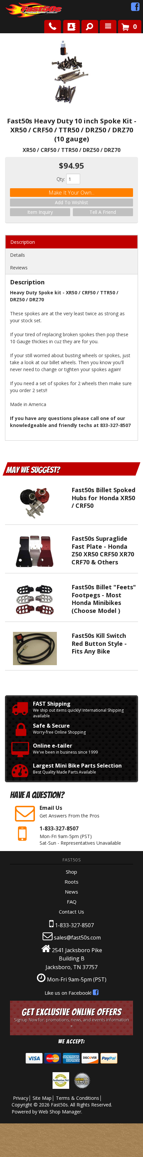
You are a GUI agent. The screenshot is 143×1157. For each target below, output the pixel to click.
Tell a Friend (102, 212)
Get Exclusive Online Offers (71, 1018)
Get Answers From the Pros (69, 811)
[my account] (71, 26)
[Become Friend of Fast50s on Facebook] (135, 8)
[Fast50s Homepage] (21, 10)
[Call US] (52, 26)
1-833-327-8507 (74, 925)
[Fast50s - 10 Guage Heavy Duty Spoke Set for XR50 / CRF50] (71, 72)
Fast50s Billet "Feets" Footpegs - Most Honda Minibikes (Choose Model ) (104, 598)
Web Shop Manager (60, 1111)
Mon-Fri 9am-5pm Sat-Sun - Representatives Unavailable (80, 835)
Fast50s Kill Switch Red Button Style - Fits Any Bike (99, 643)
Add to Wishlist (71, 202)
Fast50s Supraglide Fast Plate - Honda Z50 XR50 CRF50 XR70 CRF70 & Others (103, 550)
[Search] (87, 25)
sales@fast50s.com (77, 937)
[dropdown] (108, 26)
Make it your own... (71, 192)
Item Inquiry (40, 212)
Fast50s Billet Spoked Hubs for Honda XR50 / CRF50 (103, 497)
